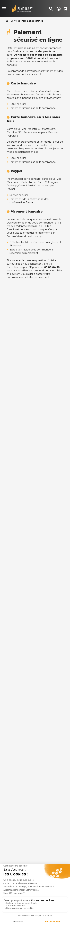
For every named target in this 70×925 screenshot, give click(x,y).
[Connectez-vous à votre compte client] (59, 8)
